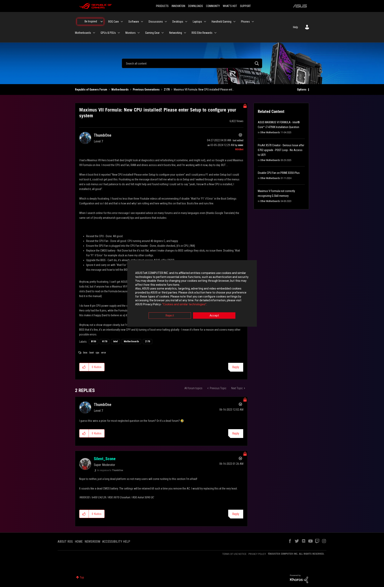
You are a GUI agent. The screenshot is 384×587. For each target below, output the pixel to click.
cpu (97, 352)
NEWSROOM (92, 541)
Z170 (167, 89)
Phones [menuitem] (245, 21)
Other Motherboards (270, 132)
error (103, 352)
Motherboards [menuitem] (83, 32)
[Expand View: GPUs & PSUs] (119, 33)
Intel (115, 341)
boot (91, 352)
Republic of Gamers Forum (91, 89)
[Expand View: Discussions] (166, 21)
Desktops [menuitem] (177, 21)
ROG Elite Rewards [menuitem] (202, 32)
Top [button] (82, 577)
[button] (84, 367)
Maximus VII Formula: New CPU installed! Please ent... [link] (204, 89)
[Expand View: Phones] (253, 21)
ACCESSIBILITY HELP (116, 541)
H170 (104, 341)
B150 (93, 341)
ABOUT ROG (65, 541)
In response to (110, 470)
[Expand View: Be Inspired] (102, 21)
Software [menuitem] (133, 21)
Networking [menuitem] (175, 32)
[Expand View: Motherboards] (94, 33)
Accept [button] (214, 315)
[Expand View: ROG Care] (122, 21)
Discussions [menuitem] (156, 21)
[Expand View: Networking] (185, 33)
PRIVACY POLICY (257, 553)
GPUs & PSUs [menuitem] (108, 32)
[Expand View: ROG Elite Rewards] (215, 33)
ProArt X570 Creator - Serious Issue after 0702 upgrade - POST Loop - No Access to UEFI (281, 150)
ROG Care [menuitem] (113, 21)
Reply (235, 367)
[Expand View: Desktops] (186, 21)
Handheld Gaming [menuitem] (221, 21)
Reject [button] (170, 315)
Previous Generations (146, 89)
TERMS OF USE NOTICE (234, 553)
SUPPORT (245, 6)
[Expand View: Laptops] (205, 21)
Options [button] (301, 89)
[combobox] (192, 63)
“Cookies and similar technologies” (184, 304)
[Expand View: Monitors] (139, 33)
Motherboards (120, 89)
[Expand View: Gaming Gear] (163, 33)
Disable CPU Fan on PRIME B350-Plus (279, 172)
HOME (79, 541)
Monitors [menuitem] (130, 32)
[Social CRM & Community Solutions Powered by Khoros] (299, 578)
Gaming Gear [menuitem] (152, 32)
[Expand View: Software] (142, 21)
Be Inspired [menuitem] (91, 21)
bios (85, 352)
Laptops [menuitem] (197, 21)
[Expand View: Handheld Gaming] (234, 21)
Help (295, 27)
